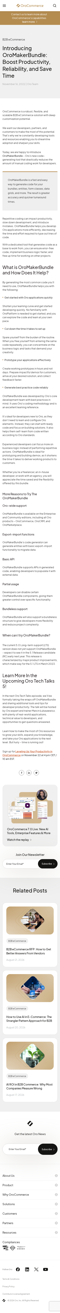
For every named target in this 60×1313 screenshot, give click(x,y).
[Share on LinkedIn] (36, 772)
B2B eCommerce (17, 940)
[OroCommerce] (30, 5)
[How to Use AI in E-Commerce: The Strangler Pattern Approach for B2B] (30, 988)
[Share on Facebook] (21, 772)
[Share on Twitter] (29, 772)
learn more (28, 21)
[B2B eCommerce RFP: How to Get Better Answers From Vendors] (30, 920)
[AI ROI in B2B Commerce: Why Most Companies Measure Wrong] (30, 1056)
